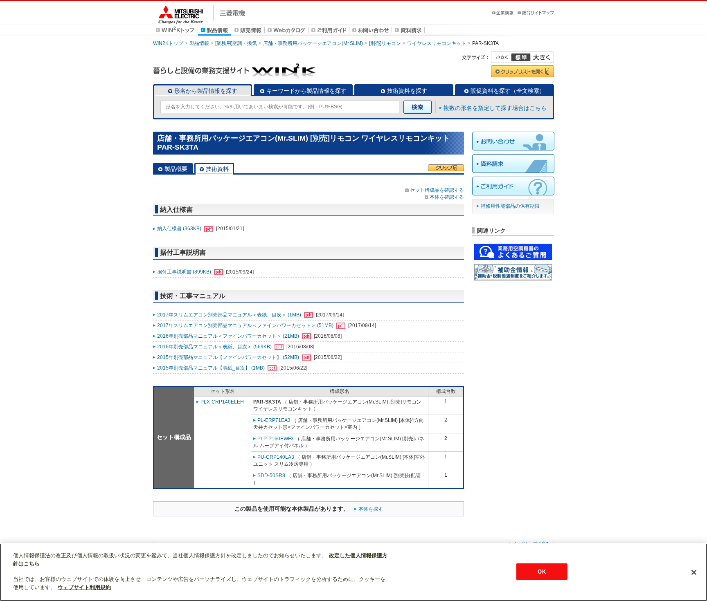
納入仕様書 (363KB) (180, 228)
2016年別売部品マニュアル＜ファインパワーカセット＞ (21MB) (228, 336)
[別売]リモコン (385, 43)
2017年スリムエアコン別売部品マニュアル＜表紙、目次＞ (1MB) (229, 315)
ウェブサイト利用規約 (84, 587)
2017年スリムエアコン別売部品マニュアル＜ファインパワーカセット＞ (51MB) (246, 325)
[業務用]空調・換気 (236, 43)
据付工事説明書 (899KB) (184, 272)
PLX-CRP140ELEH (222, 402)
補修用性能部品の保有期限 (510, 206)
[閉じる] (694, 572)
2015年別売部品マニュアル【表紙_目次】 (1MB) (211, 368)
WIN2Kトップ (168, 43)
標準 (521, 57)
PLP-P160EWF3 (275, 439)
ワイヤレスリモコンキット (436, 43)
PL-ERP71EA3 (273, 420)
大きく (537, 57)
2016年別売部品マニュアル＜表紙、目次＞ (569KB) (215, 347)
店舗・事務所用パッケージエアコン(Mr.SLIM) (313, 43)
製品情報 (199, 43)
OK (541, 571)
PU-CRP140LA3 (275, 457)
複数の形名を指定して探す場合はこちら (495, 108)
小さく (506, 57)
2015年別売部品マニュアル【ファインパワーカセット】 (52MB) (228, 357)
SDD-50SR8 (271, 475)
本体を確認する (447, 197)
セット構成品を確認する (437, 190)
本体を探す (370, 509)
